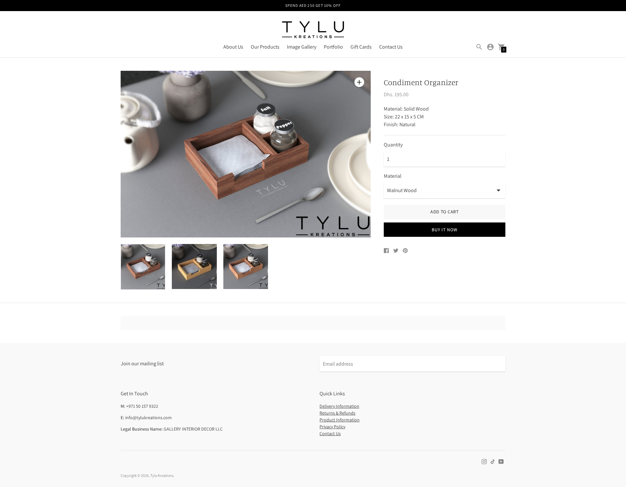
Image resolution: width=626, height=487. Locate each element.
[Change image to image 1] (143, 267)
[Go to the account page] (490, 47)
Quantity (393, 145)
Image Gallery (301, 46)
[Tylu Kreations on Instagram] (484, 461)
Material (392, 176)
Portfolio (333, 46)
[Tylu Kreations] (313, 30)
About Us (233, 46)
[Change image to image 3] (245, 266)
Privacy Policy (332, 427)
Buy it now (444, 230)
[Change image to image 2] (194, 266)
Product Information (340, 420)
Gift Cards (361, 46)
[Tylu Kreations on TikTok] (492, 461)
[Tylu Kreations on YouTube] (501, 461)
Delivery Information (339, 406)
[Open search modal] (479, 47)
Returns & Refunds (337, 413)
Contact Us (391, 46)
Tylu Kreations (161, 475)
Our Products (265, 46)
